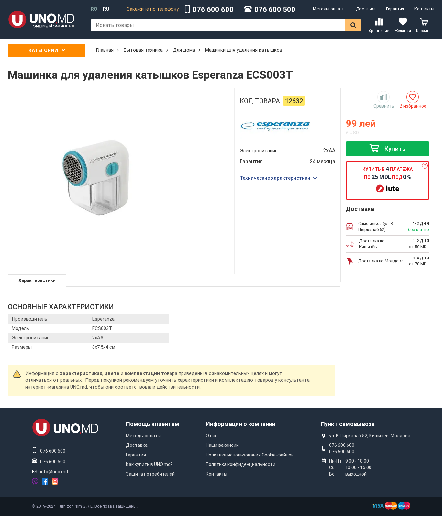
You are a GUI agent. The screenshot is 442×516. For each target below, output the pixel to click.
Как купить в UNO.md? (149, 464)
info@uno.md (54, 471)
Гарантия (395, 8)
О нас (212, 435)
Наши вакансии (222, 445)
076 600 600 (213, 9)
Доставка (366, 8)
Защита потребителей (150, 474)
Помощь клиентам (152, 424)
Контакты (424, 8)
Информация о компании (240, 424)
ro (94, 9)
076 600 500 (274, 9)
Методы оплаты (329, 8)
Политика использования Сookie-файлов (250, 454)
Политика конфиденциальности (240, 464)
